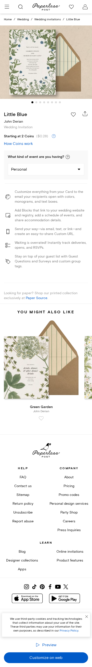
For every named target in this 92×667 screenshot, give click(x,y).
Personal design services (69, 504)
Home (8, 19)
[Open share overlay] (85, 114)
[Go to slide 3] (40, 102)
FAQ (23, 477)
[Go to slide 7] (56, 102)
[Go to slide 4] (44, 102)
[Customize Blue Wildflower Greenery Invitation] (46, 62)
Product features (70, 560)
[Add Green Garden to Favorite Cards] (41, 418)
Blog (22, 552)
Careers (69, 521)
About (69, 477)
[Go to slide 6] (52, 102)
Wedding (23, 19)
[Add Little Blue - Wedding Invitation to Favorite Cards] (73, 114)
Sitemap (22, 495)
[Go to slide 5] (48, 102)
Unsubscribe (23, 512)
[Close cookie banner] (87, 617)
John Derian (13, 121)
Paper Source (36, 298)
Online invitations (69, 552)
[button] (67, 156)
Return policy (23, 504)
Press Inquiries (69, 530)
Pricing (69, 486)
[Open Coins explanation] (54, 136)
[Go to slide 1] (32, 102)
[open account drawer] (85, 7)
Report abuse (23, 521)
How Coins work (18, 143)
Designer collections (22, 560)
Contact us (23, 486)
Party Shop (69, 512)
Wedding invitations (47, 19)
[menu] (7, 7)
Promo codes (69, 495)
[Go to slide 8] (60, 102)
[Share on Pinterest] (42, 586)
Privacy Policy (69, 630)
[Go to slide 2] (36, 102)
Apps (22, 569)
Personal (19, 169)
